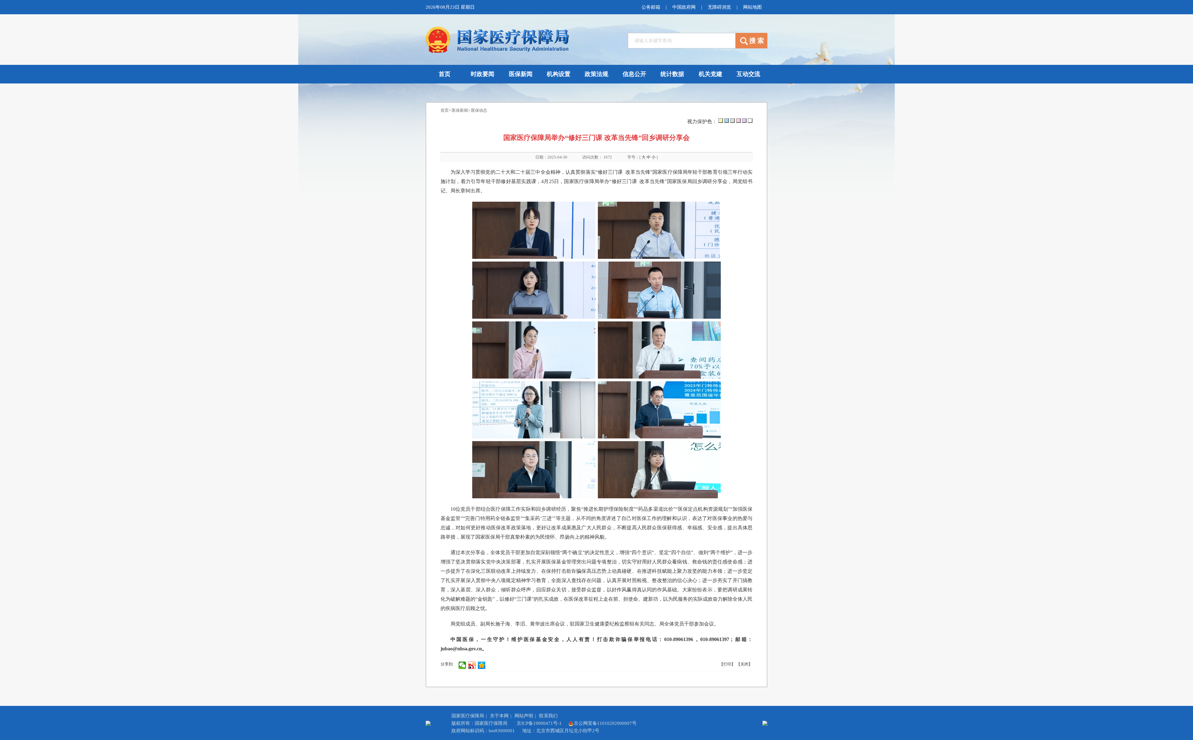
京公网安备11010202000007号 (605, 723)
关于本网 (499, 715)
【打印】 (727, 664)
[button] (720, 120)
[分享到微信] (462, 665)
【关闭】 (744, 664)
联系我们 (548, 715)
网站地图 (752, 7)
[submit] (751, 40)
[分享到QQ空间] (482, 665)
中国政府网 (684, 7)
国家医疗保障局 (467, 715)
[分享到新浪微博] (472, 665)
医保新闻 (460, 110)
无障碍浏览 (719, 7)
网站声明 (523, 715)
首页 (445, 110)
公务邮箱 (651, 7)
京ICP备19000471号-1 (539, 723)
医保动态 (479, 110)
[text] (681, 40)
